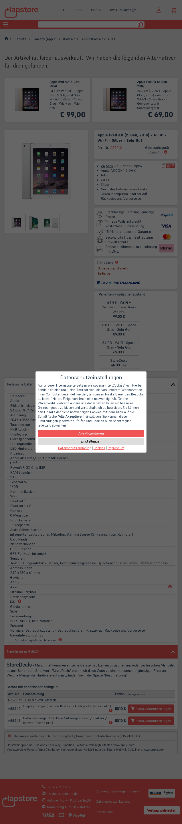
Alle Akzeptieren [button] (91, 433)
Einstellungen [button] (91, 441)
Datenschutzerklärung (74, 448)
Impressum (116, 448)
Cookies (99, 448)
